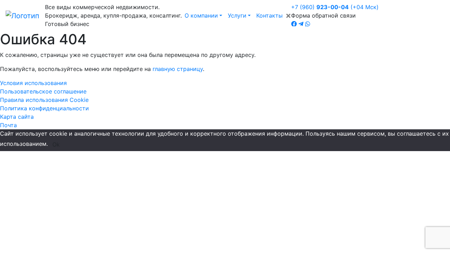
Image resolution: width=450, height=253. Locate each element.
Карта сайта (17, 116)
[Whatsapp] (307, 23)
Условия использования (33, 82)
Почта (8, 125)
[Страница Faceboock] (294, 23)
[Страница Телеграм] (300, 23)
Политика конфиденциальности (44, 108)
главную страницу (178, 68)
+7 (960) (335, 7)
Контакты (269, 15)
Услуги (237, 15)
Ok (56, 144)
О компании (201, 15)
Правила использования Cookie (44, 99)
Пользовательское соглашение (43, 91)
